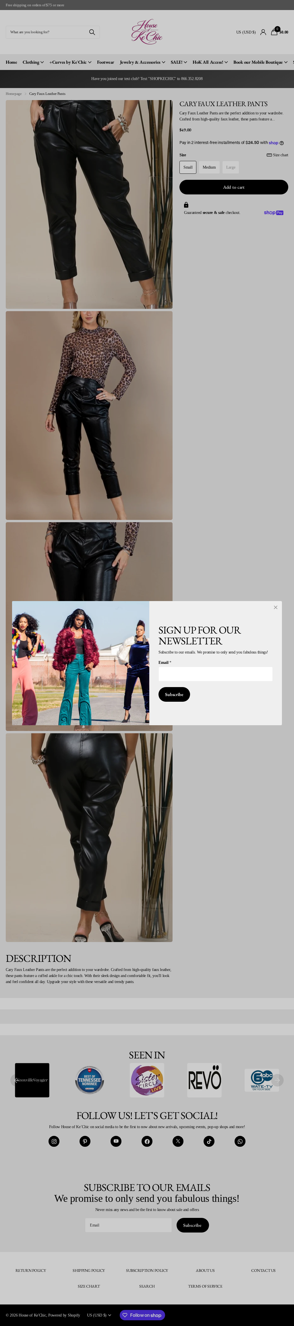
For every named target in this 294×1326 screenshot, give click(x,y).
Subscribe (174, 694)
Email (164, 662)
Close (275, 607)
